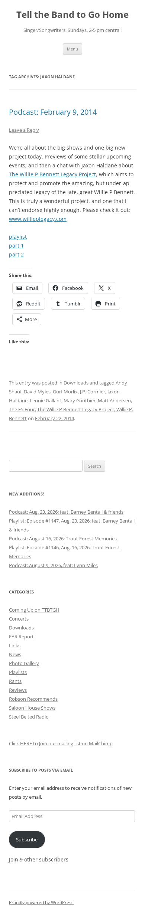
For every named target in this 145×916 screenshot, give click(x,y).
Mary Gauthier (80, 400)
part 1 (16, 245)
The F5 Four (22, 409)
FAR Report (21, 636)
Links (14, 645)
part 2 (16, 254)
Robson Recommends (33, 699)
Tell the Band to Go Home (72, 14)
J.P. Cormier (92, 391)
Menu (72, 49)
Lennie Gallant (45, 400)
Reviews (18, 690)
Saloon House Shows (32, 707)
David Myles (37, 391)
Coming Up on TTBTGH (34, 609)
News (15, 654)
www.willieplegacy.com (38, 218)
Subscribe (27, 839)
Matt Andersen (114, 400)
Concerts (19, 618)
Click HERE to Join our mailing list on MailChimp (61, 743)
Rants (15, 681)
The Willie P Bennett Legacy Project (52, 174)
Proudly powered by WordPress (41, 902)
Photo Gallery (24, 663)
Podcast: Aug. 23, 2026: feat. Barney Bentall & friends (66, 511)
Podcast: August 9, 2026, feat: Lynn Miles (53, 565)
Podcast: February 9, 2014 (53, 112)
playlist (18, 236)
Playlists (18, 672)
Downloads (76, 382)
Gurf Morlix (65, 391)
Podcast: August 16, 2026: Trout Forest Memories (63, 538)
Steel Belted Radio (29, 716)
